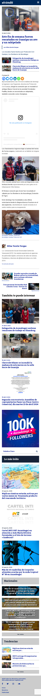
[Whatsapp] (18, 78)
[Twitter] (11, 78)
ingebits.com (19, 680)
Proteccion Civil (17, 237)
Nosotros (5, 690)
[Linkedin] (15, 78)
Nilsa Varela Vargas (12, 47)
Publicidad (5, 692)
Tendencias (16, 235)
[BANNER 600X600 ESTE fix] (20, 428)
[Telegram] (7, 78)
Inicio (4, 687)
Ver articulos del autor (8, 264)
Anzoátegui (5, 235)
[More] (22, 78)
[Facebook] (3, 78)
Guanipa (11, 235)
